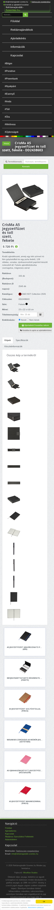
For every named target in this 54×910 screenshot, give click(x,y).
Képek (7, 340)
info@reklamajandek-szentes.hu (16, 2)
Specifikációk (22, 340)
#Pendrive (10, 71)
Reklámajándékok (22, 29)
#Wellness (10, 124)
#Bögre (8, 63)
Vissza (6, 144)
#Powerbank (11, 78)
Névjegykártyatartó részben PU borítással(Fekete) (25, 679)
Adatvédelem (11, 839)
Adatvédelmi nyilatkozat (36, 907)
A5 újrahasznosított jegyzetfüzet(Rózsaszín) (25, 772)
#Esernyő (10, 93)
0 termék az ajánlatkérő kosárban (17, 5)
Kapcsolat (17, 55)
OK (44, 901)
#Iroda (8, 101)
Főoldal (15, 21)
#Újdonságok (11, 132)
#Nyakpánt (10, 86)
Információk (18, 46)
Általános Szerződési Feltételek (19, 836)
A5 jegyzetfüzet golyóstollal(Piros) (25, 710)
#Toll (7, 109)
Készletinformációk (13, 346)
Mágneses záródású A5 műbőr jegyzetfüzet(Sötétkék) (25, 741)
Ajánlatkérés (18, 38)
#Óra (7, 116)
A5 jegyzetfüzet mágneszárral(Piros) (25, 802)
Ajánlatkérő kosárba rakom (36, 325)
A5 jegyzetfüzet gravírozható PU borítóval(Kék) (25, 648)
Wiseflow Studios (30, 873)
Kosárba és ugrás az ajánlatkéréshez (37, 330)
